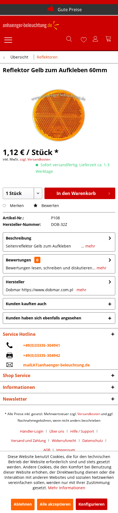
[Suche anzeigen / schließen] (68, 38)
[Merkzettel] (82, 38)
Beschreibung (18, 238)
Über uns (56, 431)
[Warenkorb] (109, 38)
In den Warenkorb (76, 193)
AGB (46, 449)
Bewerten (49, 205)
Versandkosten (88, 414)
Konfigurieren (91, 504)
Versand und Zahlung (28, 440)
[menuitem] (8, 38)
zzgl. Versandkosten (35, 159)
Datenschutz (92, 440)
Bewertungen (18, 260)
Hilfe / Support (82, 431)
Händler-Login (31, 431)
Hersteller (15, 281)
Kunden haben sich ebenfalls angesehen (43, 317)
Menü (8, 38)
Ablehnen (23, 504)
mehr (89, 246)
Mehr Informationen (66, 487)
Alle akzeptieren (55, 504)
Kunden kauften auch (26, 303)
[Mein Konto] (95, 38)
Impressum (65, 449)
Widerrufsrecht (64, 440)
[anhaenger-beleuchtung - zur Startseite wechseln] (31, 26)
